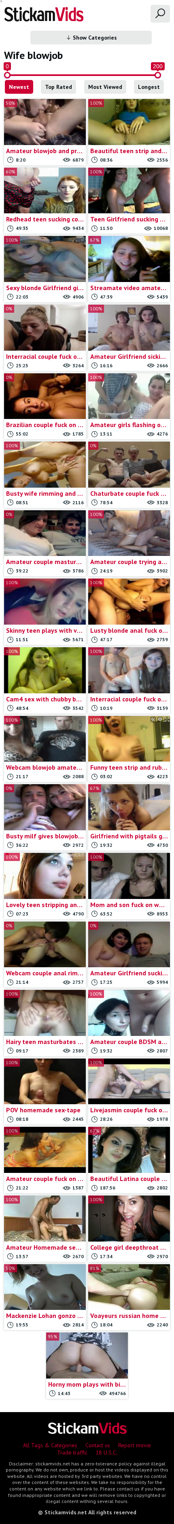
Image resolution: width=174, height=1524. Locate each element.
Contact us (97, 1445)
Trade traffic (72, 1452)
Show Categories (94, 37)
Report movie (134, 1445)
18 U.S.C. (106, 1452)
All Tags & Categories (50, 1445)
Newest (19, 87)
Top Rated (58, 87)
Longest (149, 87)
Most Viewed (105, 87)
